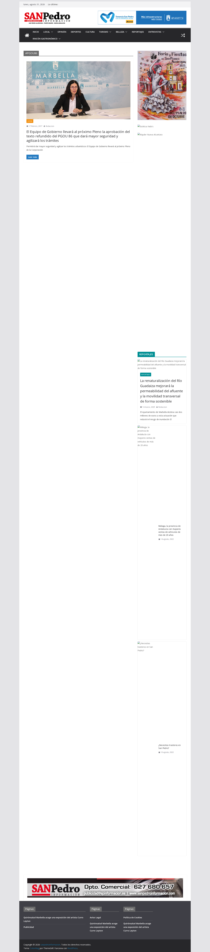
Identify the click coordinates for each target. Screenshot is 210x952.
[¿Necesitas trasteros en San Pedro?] (147, 749)
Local (46, 31)
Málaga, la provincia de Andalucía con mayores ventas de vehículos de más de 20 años (169, 530)
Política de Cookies (132, 917)
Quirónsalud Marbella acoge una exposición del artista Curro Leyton (103, 927)
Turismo (103, 31)
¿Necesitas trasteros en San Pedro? (169, 746)
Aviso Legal (95, 917)
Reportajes (138, 31)
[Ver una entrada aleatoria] (183, 35)
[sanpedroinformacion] (27, 35)
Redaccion (50, 126)
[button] (51, 32)
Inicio (36, 31)
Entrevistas (154, 31)
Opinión (62, 31)
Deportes (76, 31)
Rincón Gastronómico (45, 38)
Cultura (90, 31)
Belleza (120, 31)
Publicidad (29, 927)
